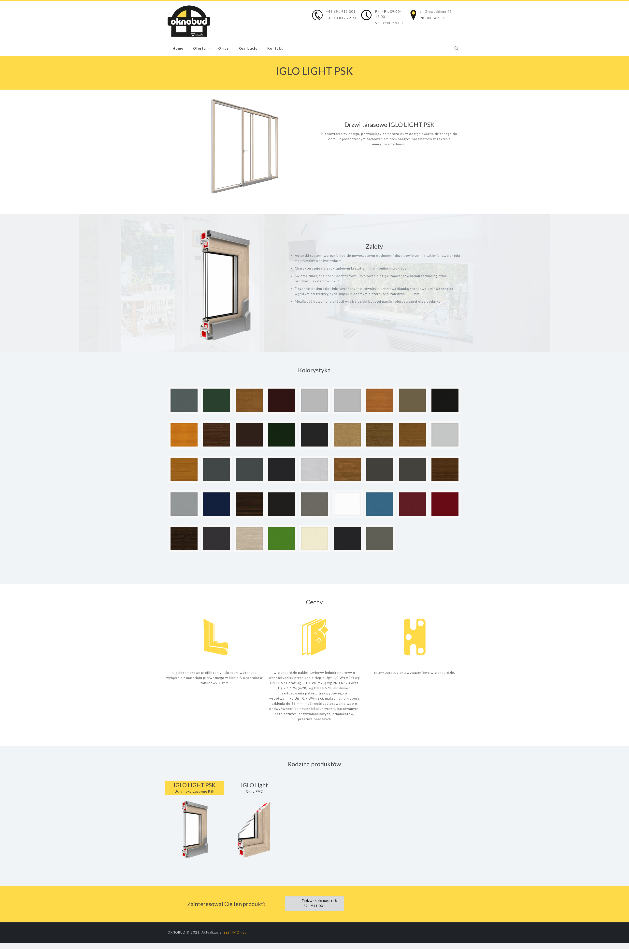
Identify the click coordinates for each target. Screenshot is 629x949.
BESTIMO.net (235, 932)
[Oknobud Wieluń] (189, 21)
